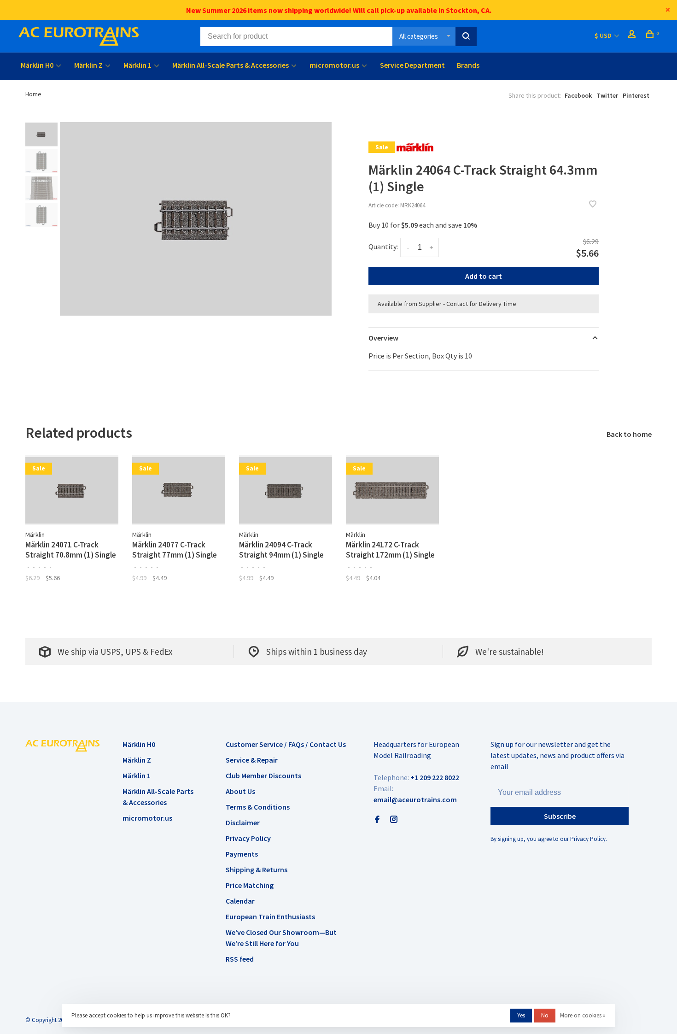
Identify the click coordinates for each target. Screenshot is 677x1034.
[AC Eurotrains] (62, 745)
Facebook (578, 95)
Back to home (629, 434)
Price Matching (250, 885)
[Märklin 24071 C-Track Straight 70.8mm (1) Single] (71, 490)
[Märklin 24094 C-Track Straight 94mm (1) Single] (285, 490)
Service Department (412, 65)
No (545, 1015)
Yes (521, 1015)
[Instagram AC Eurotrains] (393, 819)
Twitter (607, 95)
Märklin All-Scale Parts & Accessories (230, 65)
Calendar (240, 900)
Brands (468, 65)
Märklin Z (88, 65)
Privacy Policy (248, 838)
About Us (240, 791)
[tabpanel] (196, 219)
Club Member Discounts (263, 775)
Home (33, 94)
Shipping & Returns (256, 869)
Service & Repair (252, 759)
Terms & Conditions (258, 806)
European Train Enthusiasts (270, 916)
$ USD (604, 35)
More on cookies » (583, 1015)
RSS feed (240, 958)
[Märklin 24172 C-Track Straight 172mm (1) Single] (392, 490)
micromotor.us (334, 65)
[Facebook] (377, 819)
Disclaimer (243, 822)
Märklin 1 (137, 65)
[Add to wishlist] (592, 204)
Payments (242, 853)
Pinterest (636, 95)
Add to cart (483, 276)
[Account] (633, 35)
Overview (383, 337)
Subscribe (560, 816)
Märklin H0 (37, 65)
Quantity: (383, 246)
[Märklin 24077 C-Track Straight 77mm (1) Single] (178, 490)
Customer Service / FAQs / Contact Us (286, 744)
